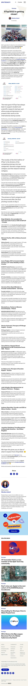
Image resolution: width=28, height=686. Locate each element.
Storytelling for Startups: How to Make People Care (13, 612)
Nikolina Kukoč (6, 492)
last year (17, 455)
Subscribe (14, 531)
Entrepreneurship (5, 648)
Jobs (21, 648)
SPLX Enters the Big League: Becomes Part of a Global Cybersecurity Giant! (12, 636)
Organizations (13, 657)
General (3, 646)
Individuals (13, 648)
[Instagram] (13, 673)
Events (21, 646)
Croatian (20, 2)
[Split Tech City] (5, 2)
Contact (21, 655)
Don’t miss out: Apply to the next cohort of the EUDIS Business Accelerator (13, 588)
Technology (3, 650)
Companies (13, 646)
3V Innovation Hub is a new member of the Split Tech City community (12, 561)
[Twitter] (17, 474)
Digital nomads (4, 654)
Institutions (13, 655)
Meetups (12, 650)
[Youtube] (10, 673)
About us (22, 650)
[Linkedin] (14, 474)
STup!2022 (4, 462)
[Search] (15, 2)
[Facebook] (11, 474)
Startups (14, 8)
